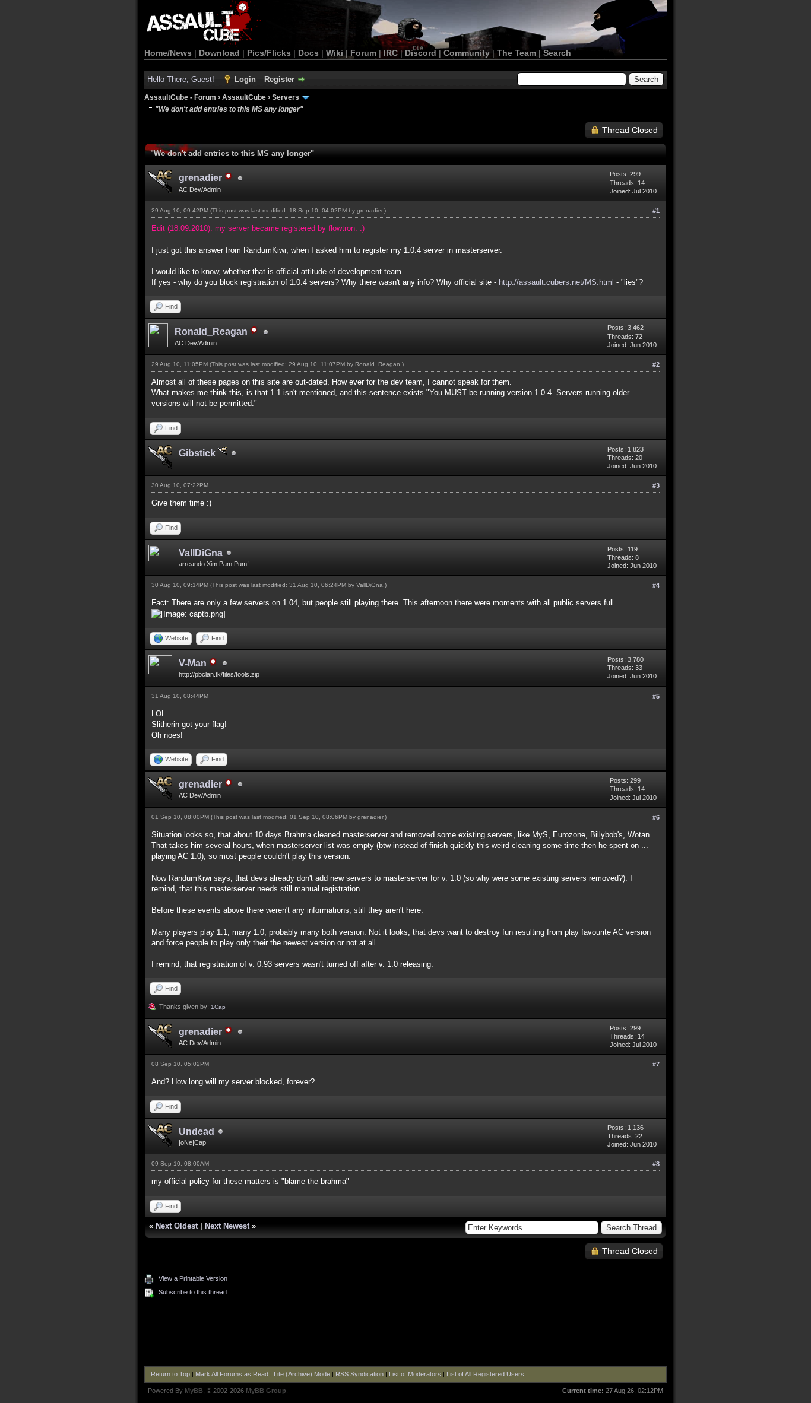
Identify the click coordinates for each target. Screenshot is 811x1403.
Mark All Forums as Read (231, 1373)
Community (466, 53)
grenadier (369, 210)
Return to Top (170, 1373)
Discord (420, 53)
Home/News (168, 53)
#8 (656, 1163)
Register (279, 79)
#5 (656, 696)
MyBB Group (266, 1390)
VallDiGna (201, 553)
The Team (516, 53)
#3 (656, 485)
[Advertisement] (405, 1333)
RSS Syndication (359, 1373)
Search (557, 53)
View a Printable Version (193, 1278)
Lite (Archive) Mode (302, 1373)
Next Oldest (177, 1225)
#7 (656, 1064)
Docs (308, 53)
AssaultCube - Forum (180, 97)
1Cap (218, 1007)
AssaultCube (244, 97)
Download (219, 53)
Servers (285, 97)
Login (245, 79)
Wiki (334, 53)
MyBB (194, 1390)
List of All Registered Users (485, 1373)
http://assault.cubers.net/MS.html (556, 282)
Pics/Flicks (269, 53)
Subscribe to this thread (193, 1292)
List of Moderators (415, 1373)
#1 (656, 210)
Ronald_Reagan (377, 364)
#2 (656, 364)
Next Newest (227, 1225)
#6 (656, 817)
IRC (391, 53)
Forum (363, 53)
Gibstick (198, 453)
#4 (656, 585)
